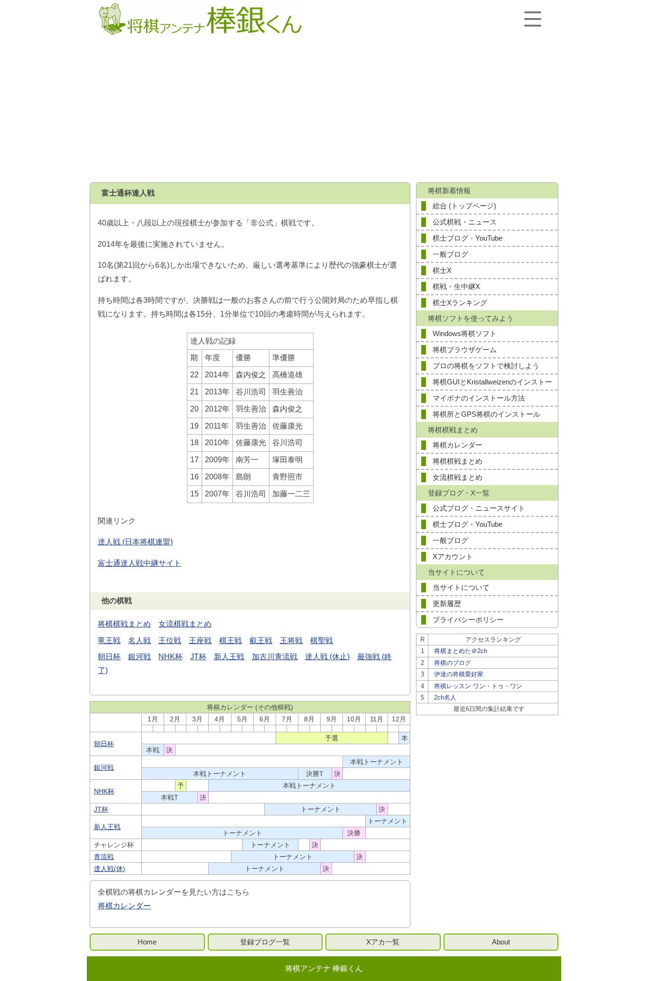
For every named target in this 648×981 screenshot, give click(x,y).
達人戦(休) (109, 868)
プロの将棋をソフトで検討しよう (486, 366)
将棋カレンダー (124, 906)
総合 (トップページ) (464, 206)
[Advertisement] (324, 110)
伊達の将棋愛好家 (458, 674)
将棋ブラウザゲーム (465, 350)
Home (147, 942)
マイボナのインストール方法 (479, 398)
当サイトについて (461, 587)
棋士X (442, 270)
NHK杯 (170, 657)
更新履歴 (447, 603)
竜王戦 (109, 640)
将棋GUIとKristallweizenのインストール (492, 384)
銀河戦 (139, 657)
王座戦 (200, 640)
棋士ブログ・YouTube (467, 238)
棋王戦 (230, 640)
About (501, 942)
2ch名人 (445, 697)
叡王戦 (261, 640)
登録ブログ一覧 (265, 942)
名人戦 (139, 640)
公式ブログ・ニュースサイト (479, 508)
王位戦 (169, 640)
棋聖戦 (321, 640)
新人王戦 (229, 657)
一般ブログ (450, 254)
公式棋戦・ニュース (465, 222)
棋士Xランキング (460, 303)
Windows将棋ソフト (465, 333)
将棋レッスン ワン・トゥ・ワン (478, 686)
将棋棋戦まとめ (124, 624)
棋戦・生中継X (456, 286)
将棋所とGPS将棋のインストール (486, 414)
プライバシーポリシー (468, 620)
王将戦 (291, 640)
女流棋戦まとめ (185, 624)
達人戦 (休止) (327, 657)
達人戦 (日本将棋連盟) (135, 542)
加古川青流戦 (274, 657)
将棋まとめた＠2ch (460, 650)
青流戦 (104, 856)
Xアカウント (453, 556)
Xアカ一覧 (382, 942)
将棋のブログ (452, 662)
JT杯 (198, 657)
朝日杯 (109, 657)
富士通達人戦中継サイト (139, 563)
